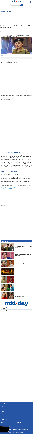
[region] (16, 18)
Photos (30, 7)
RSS (27, 429)
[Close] (9, 426)
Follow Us (9, 31)
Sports (23, 7)
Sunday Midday (4, 419)
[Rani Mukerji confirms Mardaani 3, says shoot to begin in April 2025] (4, 429)
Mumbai (7, 7)
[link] (2, 426)
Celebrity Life (19, 7)
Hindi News (2, 422)
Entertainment (14, 7)
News (10, 7)
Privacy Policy (15, 429)
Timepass (3, 416)
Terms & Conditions (20, 429)
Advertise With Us (10, 429)
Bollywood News (8, 11)
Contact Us (24, 429)
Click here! (11, 188)
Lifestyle (27, 7)
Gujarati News (19, 422)
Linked (5, 31)
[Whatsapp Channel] (6, 33)
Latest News (3, 7)
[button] (3, 2)
